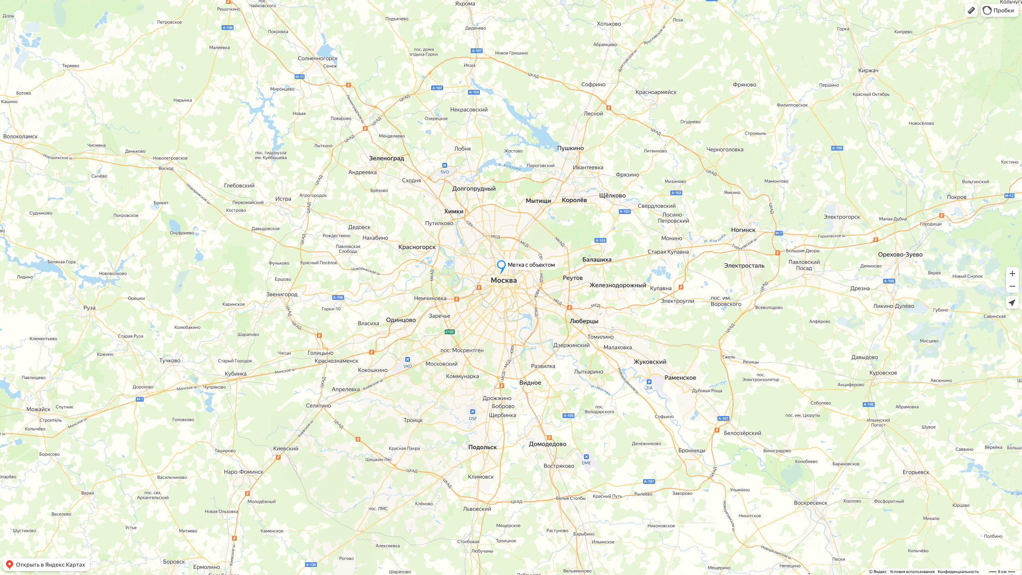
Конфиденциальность (958, 571)
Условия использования (912, 571)
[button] (971, 10)
